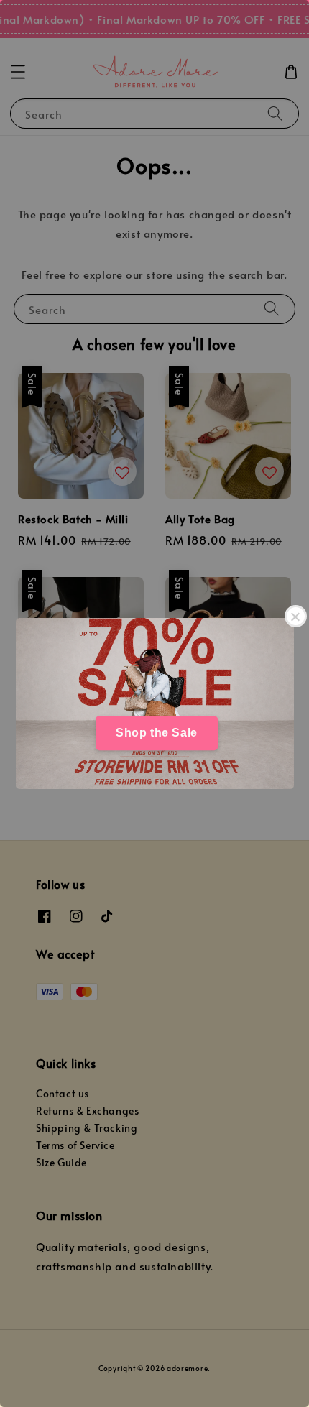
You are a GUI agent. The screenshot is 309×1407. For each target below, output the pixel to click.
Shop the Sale (157, 732)
